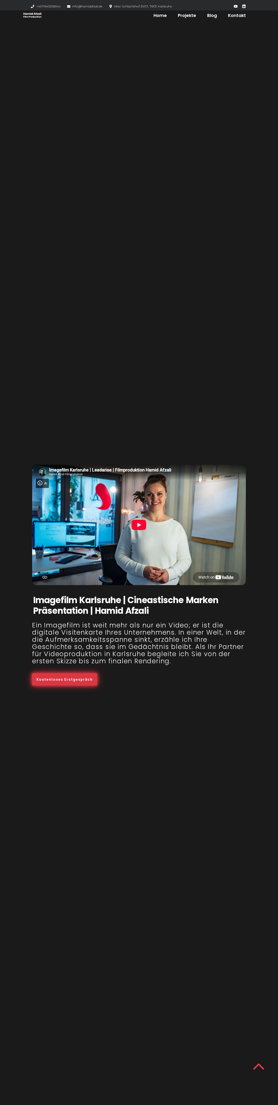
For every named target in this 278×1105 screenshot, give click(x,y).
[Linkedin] (244, 6)
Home (160, 15)
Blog (212, 15)
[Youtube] (236, 6)
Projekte (187, 15)
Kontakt (237, 15)
